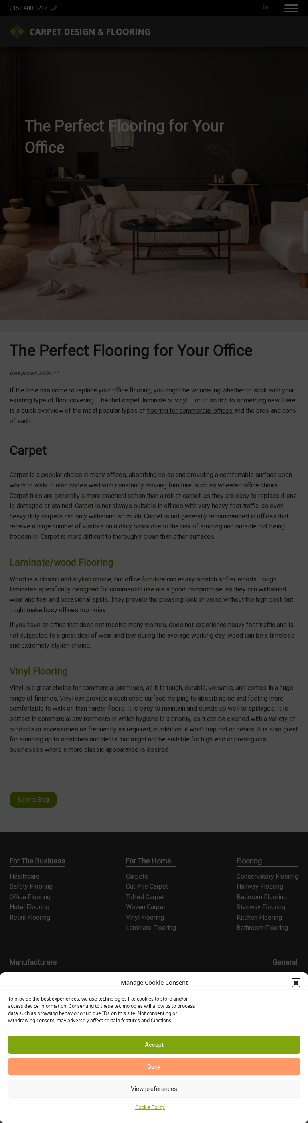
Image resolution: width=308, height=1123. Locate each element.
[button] (296, 982)
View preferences (154, 1089)
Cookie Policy (150, 1107)
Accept (154, 1044)
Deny (154, 1066)
